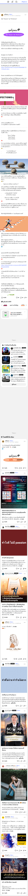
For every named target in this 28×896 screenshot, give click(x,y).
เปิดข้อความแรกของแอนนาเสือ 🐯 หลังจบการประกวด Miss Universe (14, 804)
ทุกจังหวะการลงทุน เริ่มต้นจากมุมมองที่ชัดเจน (13, 749)
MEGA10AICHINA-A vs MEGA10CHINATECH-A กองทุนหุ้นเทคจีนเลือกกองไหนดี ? (14, 512)
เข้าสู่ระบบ (24, 2)
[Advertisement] (14, 8)
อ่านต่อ (14, 447)
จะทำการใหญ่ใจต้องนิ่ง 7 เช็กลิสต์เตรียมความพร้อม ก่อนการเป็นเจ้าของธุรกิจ (13, 605)
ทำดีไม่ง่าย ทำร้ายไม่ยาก (9, 695)
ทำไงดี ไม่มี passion (8, 558)
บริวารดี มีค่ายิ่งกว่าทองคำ (9, 882)
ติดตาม (10, 14)
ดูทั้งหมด (14, 384)
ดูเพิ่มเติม (13, 703)
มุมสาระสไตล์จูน (14, 305)
